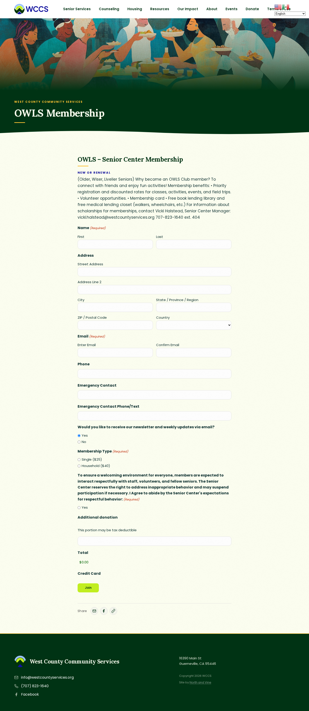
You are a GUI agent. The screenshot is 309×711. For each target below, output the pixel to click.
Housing (134, 9)
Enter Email (87, 344)
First (81, 236)
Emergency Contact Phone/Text (108, 406)
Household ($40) (96, 465)
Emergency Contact (97, 385)
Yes (85, 435)
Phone (84, 364)
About (211, 9)
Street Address (90, 264)
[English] (278, 6)
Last (159, 236)
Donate (252, 9)
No (84, 441)
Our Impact (187, 9)
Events (232, 9)
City (81, 299)
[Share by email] (94, 611)
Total (83, 552)
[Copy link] (113, 611)
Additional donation (98, 517)
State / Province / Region (177, 299)
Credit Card (89, 573)
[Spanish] (286, 6)
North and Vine (200, 682)
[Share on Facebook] (104, 611)
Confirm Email (167, 344)
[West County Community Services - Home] (31, 9)
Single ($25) (92, 459)
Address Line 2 (89, 282)
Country (163, 317)
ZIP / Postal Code (92, 317)
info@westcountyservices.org (47, 677)
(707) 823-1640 (35, 686)
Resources (159, 9)
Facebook (30, 694)
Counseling (109, 9)
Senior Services (77, 9)
